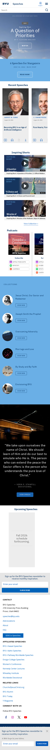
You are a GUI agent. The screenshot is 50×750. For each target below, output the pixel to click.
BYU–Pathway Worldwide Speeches (18, 655)
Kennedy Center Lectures (14, 669)
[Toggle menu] (47, 4)
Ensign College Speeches (13, 660)
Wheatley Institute (11, 673)
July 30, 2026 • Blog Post (25, 67)
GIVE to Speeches (13, 635)
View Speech (25, 494)
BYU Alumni (8, 692)
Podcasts (12, 230)
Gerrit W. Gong (11, 117)
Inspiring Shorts (21, 152)
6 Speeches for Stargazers (25, 63)
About (5, 625)
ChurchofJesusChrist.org (13, 687)
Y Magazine (8, 701)
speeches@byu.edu (11, 616)
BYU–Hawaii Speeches (12, 646)
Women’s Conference (12, 664)
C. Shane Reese (40, 117)
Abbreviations (9, 621)
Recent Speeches (18, 85)
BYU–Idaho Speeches (12, 651)
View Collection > (31, 223)
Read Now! (25, 75)
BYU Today (7, 696)
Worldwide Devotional (12, 678)
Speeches (18, 3)
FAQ (4, 630)
